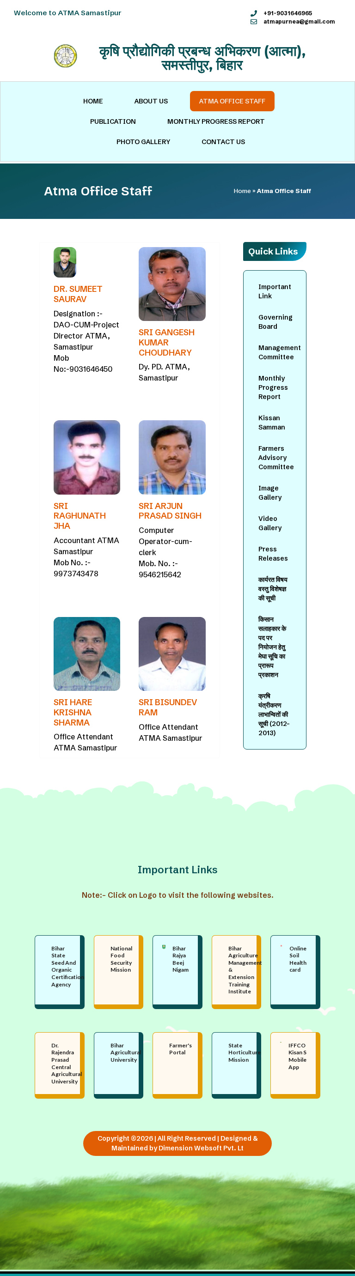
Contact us (223, 142)
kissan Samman (271, 422)
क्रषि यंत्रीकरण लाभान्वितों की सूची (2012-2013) (274, 714)
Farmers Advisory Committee (276, 457)
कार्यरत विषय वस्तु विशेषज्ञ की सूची (273, 588)
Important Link (274, 291)
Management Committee (279, 352)
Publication (113, 121)
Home (93, 101)
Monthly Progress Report (216, 121)
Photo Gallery (143, 142)
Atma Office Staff (232, 101)
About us (151, 101)
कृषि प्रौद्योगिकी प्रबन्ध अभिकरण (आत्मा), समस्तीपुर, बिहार (202, 57)
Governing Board (275, 322)
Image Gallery (270, 493)
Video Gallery (270, 523)
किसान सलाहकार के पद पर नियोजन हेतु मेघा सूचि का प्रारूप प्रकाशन (272, 647)
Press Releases (273, 553)
